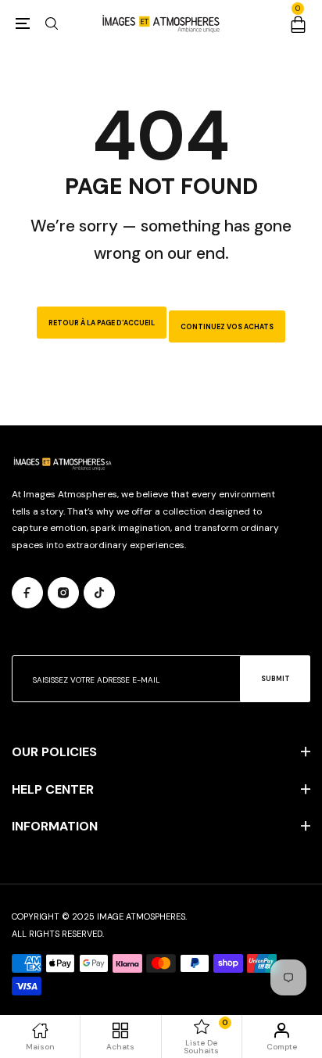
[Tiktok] (99, 592)
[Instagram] (63, 592)
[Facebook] (27, 592)
